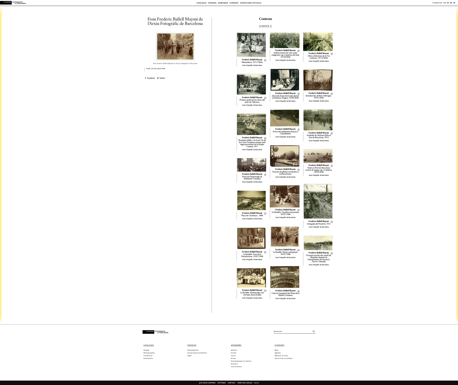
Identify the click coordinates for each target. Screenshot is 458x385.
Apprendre (223, 3)
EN (451, 3)
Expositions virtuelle (250, 3)
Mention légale (245, 383)
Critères (221, 383)
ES (448, 3)
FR (454, 3)
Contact (232, 383)
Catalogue (201, 3)
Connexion (437, 3)
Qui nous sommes (207, 383)
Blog (256, 383)
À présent (234, 3)
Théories (212, 3)
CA (444, 3)
